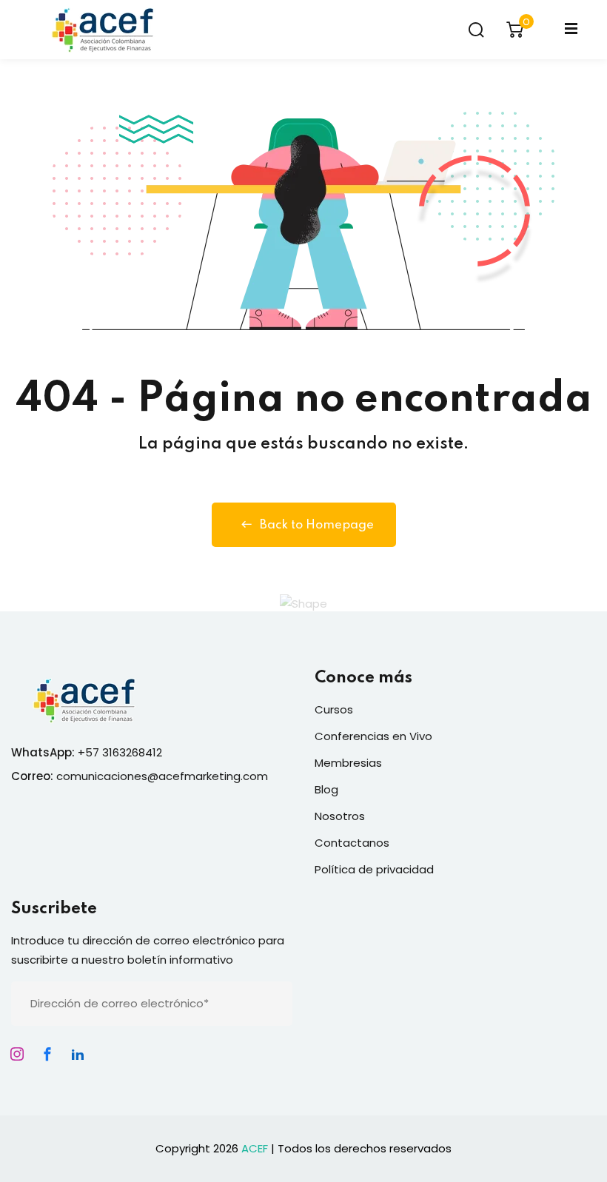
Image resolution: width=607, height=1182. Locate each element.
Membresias (348, 762)
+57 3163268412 (120, 752)
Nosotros (340, 816)
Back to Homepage (317, 525)
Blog (326, 789)
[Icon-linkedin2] (77, 1054)
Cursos (334, 709)
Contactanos (352, 842)
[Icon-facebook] (47, 1054)
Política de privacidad (374, 869)
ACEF (254, 1148)
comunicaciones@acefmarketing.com (162, 776)
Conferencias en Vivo (373, 736)
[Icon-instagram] (17, 1054)
